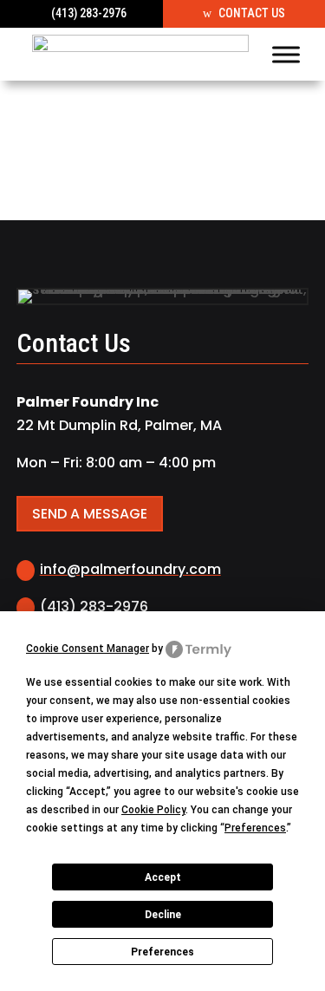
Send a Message (89, 514)
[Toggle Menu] (286, 54)
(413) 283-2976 (89, 13)
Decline (163, 915)
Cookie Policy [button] (153, 810)
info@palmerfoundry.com (130, 569)
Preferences (162, 952)
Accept (163, 877)
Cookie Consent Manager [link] (87, 648)
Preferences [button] (255, 828)
